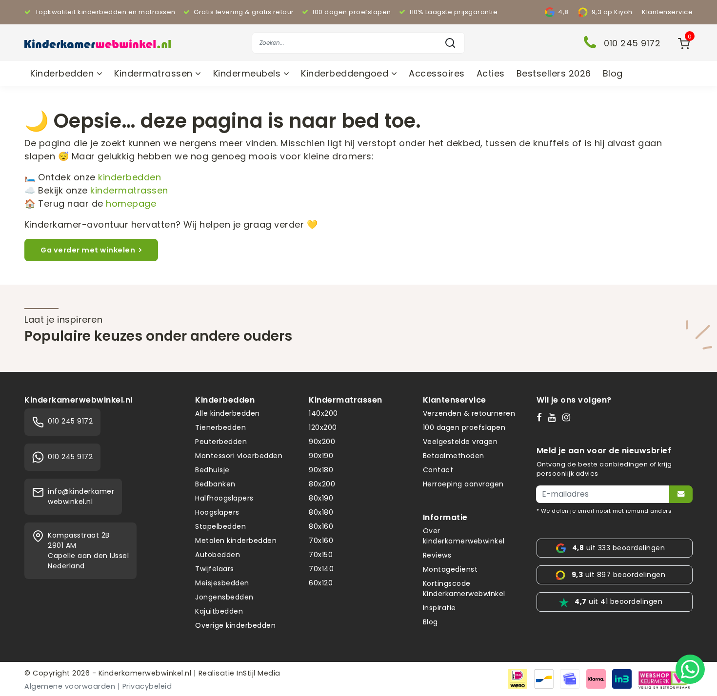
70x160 (321, 540)
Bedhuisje (212, 470)
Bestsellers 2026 (554, 73)
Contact (438, 470)
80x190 (321, 498)
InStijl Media (257, 673)
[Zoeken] (450, 43)
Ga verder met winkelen (87, 250)
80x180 (321, 512)
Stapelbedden (220, 526)
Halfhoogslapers (224, 498)
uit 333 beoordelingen (618, 548)
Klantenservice (667, 12)
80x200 (322, 484)
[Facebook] (541, 417)
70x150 (321, 555)
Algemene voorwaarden (69, 686)
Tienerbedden (220, 427)
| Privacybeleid (145, 686)
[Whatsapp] (690, 669)
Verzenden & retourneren (469, 413)
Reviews (437, 555)
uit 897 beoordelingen (618, 575)
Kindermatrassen (154, 73)
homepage (131, 203)
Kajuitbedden (219, 611)
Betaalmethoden (453, 456)
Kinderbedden (63, 73)
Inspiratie (439, 608)
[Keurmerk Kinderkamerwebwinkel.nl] (665, 678)
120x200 (323, 427)
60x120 (321, 583)
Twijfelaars (214, 569)
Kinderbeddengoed (346, 73)
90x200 (322, 441)
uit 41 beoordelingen (618, 601)
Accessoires (437, 73)
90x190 (321, 456)
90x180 (321, 470)
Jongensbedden (224, 597)
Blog (613, 73)
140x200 (323, 413)
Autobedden (217, 555)
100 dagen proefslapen (464, 427)
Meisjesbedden (222, 583)
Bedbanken (215, 484)
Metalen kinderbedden (236, 540)
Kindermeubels (248, 73)
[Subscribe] (681, 494)
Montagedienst (450, 569)
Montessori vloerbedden (238, 456)
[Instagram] (568, 417)
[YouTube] (554, 417)
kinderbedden (129, 177)
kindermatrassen (129, 190)
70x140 (321, 569)
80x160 (321, 526)
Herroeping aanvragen (463, 484)
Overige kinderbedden (235, 625)
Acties (491, 73)
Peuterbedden (221, 441)
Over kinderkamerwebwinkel (464, 536)
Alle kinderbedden (227, 413)
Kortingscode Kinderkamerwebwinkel (464, 589)
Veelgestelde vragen (460, 441)
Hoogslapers (217, 512)
